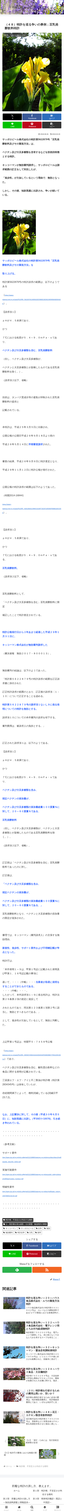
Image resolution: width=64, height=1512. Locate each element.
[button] (51, 125)
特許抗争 (21, 1233)
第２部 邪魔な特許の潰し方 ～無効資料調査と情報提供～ (17, 1500)
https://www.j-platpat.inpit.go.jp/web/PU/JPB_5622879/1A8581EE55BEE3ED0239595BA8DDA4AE (31, 299)
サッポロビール (27, 1228)
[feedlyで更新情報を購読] (17, 1270)
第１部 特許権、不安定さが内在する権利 (47, 1492)
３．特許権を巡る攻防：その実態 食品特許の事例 (26, 1224)
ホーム (17, 1490)
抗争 (40, 1228)
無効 (48, 1228)
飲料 (39, 1233)
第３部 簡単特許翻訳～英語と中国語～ (47, 1500)
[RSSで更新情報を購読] (47, 1270)
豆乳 (31, 1233)
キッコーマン (11, 1228)
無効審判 (9, 1233)
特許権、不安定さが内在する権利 (19, 1220)
